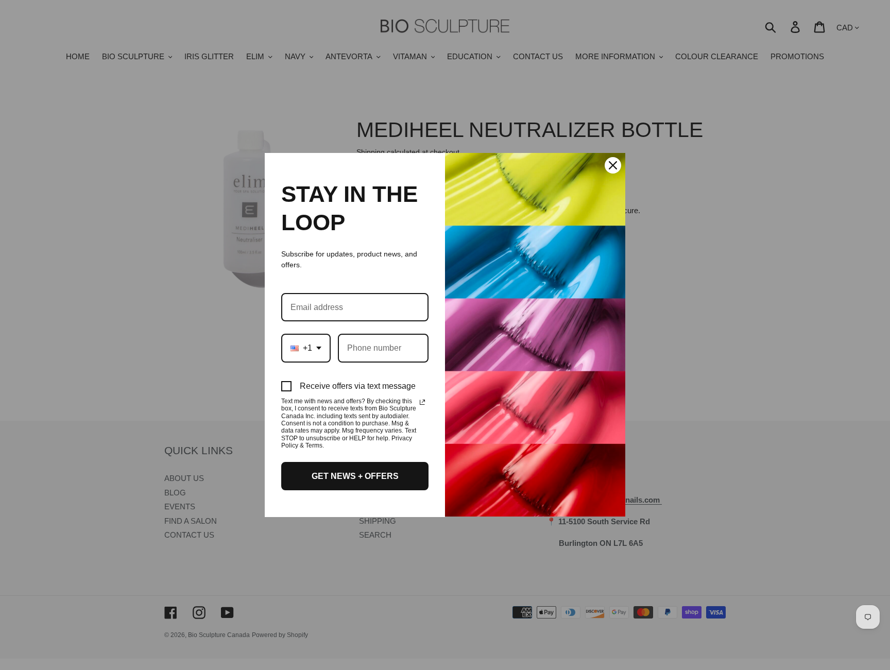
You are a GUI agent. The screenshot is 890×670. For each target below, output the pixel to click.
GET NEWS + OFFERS (355, 476)
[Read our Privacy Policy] (422, 402)
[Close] (613, 165)
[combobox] (306, 348)
